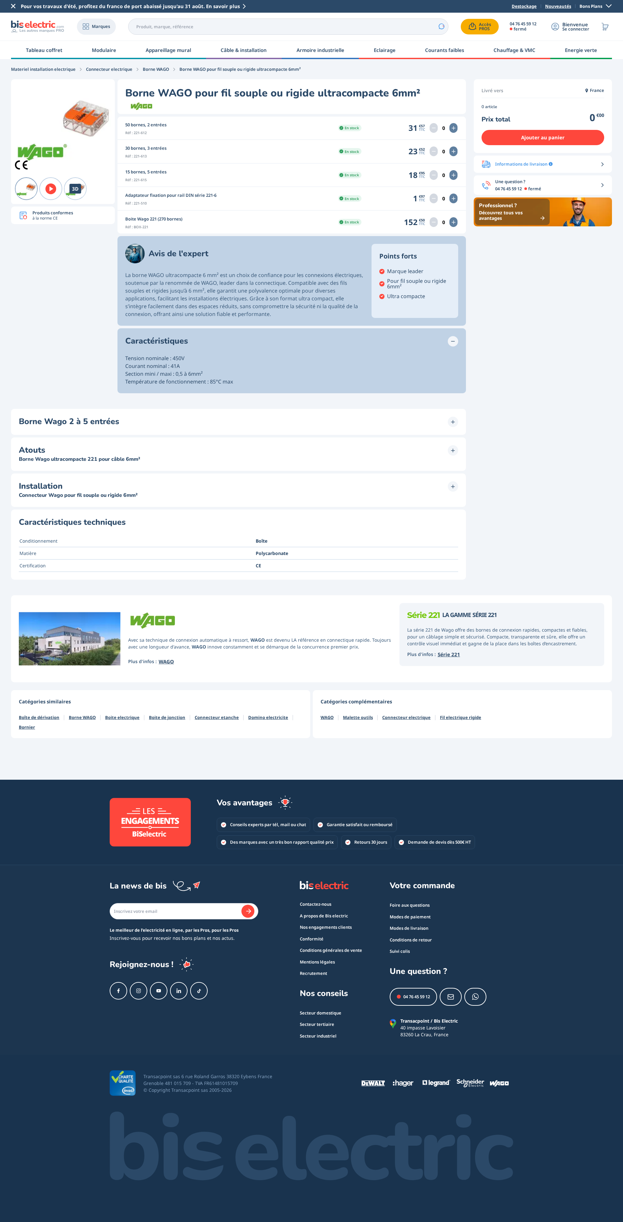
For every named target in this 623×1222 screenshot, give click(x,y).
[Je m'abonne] (247, 911)
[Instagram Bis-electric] (138, 991)
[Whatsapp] (475, 997)
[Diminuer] (434, 128)
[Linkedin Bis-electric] (179, 991)
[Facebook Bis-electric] (118, 991)
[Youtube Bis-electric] (158, 991)
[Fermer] (13, 6)
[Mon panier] (605, 27)
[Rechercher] (441, 26)
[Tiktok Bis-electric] (199, 991)
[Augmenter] (453, 128)
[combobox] (288, 27)
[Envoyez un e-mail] (451, 997)
